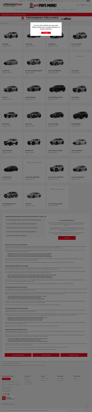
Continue (46, 32)
